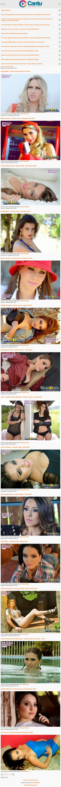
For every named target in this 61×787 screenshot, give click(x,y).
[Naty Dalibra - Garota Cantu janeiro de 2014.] (30, 112)
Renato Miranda (35, 782)
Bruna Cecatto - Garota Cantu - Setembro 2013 (16, 258)
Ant (2, 774)
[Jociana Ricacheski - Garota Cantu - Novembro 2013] (30, 205)
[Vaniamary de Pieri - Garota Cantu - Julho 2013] (30, 391)
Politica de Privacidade (30, 785)
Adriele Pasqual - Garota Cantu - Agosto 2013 (16, 305)
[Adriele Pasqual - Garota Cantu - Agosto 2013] (30, 343)
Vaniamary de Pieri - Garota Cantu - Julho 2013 (16, 350)
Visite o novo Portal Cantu (30, 780)
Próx (13, 774)
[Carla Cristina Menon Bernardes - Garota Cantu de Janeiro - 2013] (30, 682)
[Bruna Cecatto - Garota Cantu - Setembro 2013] (30, 299)
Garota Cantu (25, 113)
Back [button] (1, 4)
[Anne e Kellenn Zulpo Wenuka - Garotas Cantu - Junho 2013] (30, 441)
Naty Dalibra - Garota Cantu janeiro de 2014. (15, 71)
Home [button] (59, 4)
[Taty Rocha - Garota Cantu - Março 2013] (30, 582)
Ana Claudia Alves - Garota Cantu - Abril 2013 (16, 494)
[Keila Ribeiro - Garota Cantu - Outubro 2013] (30, 252)
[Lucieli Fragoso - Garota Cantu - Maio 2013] (30, 488)
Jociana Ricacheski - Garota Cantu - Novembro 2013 (18, 166)
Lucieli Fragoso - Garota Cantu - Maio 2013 (15, 447)
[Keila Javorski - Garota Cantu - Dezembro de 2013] (30, 159)
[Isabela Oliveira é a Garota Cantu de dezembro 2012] (30, 726)
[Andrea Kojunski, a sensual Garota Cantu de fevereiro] (30, 632)
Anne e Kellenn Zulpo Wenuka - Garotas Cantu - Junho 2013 (21, 397)
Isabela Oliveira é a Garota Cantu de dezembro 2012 (18, 689)
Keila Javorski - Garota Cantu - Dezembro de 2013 (18, 118)
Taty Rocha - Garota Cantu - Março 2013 (14, 541)
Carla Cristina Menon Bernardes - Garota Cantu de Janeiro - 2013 (23, 639)
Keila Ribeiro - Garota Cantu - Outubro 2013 (15, 211)
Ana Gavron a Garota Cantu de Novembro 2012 (17, 732)
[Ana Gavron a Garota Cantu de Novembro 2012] (30, 769)
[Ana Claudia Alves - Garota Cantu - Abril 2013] (30, 535)
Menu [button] (4, 4)
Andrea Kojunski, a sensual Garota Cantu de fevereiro (19, 588)
